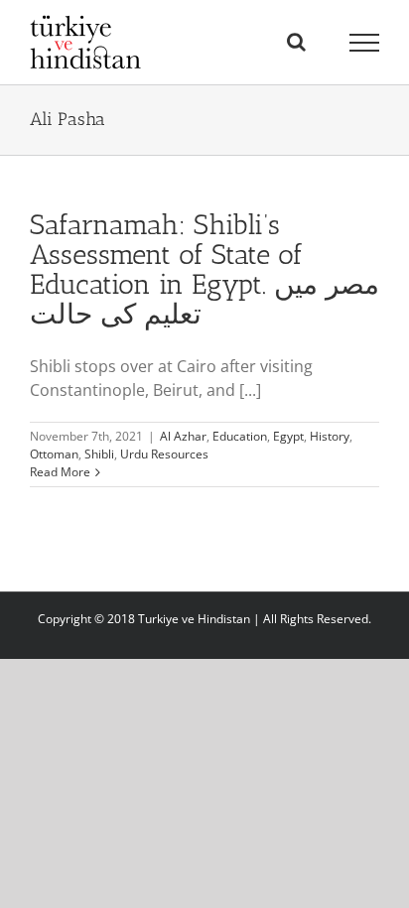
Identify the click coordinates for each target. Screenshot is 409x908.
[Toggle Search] (296, 42)
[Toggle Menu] (365, 43)
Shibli (99, 454)
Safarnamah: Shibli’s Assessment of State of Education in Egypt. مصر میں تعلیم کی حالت (204, 269)
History (329, 436)
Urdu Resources (164, 454)
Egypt (288, 436)
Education (239, 436)
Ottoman (54, 454)
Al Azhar (183, 436)
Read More (60, 471)
